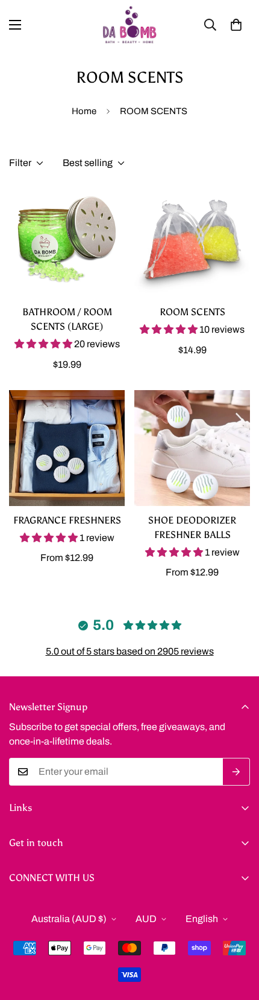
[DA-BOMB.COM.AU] (129, 25)
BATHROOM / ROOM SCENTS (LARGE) (67, 319)
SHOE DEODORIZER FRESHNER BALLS (192, 527)
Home (84, 111)
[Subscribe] (236, 772)
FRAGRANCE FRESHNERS (67, 520)
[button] (236, 25)
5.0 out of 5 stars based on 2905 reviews (130, 651)
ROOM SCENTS (192, 312)
